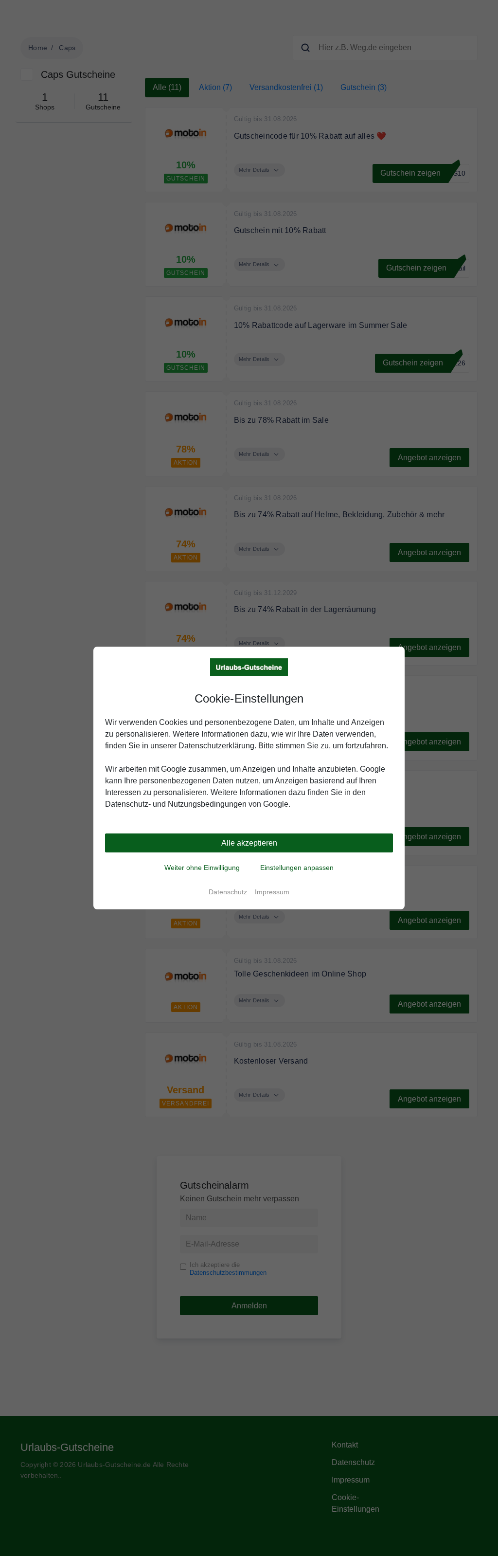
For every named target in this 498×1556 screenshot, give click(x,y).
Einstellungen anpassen (297, 867)
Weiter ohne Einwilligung (202, 867)
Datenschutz (228, 892)
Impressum (272, 892)
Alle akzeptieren (249, 843)
